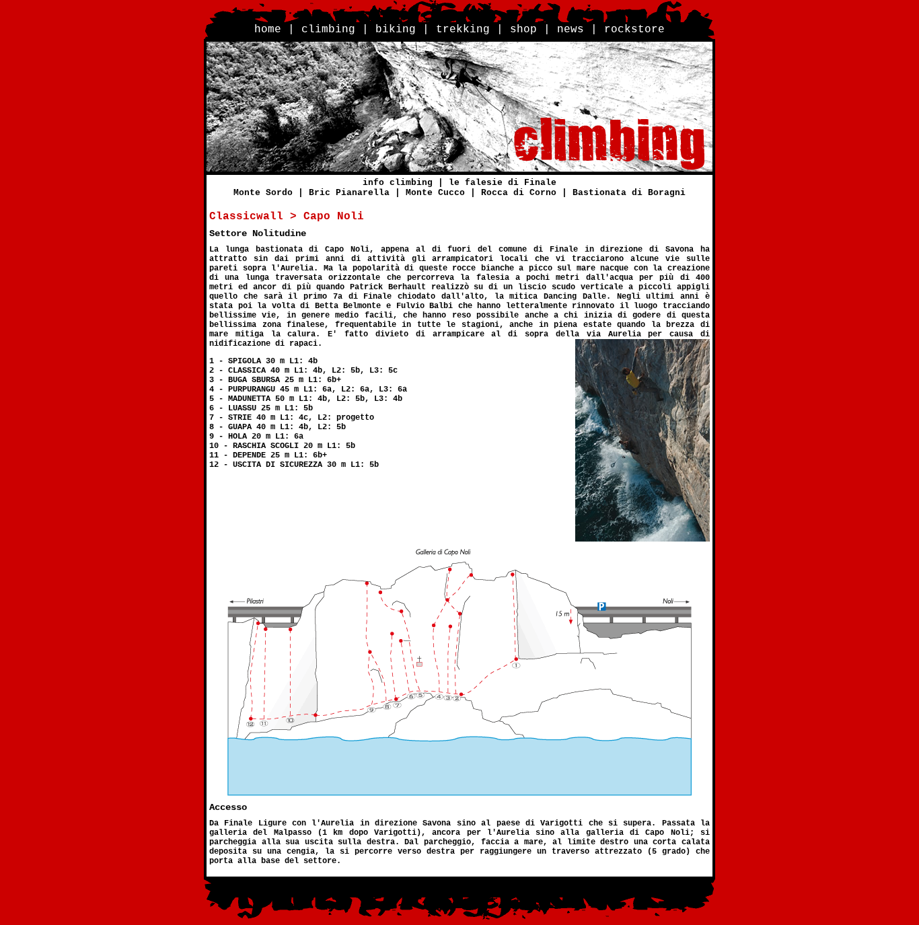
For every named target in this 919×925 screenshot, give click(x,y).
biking (395, 30)
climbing (328, 30)
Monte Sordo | (271, 193)
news (570, 30)
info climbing (398, 183)
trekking (463, 30)
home (267, 30)
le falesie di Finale (502, 183)
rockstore (634, 30)
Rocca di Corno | (527, 193)
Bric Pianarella (349, 193)
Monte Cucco (435, 193)
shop (523, 30)
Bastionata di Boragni (629, 193)
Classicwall (246, 217)
